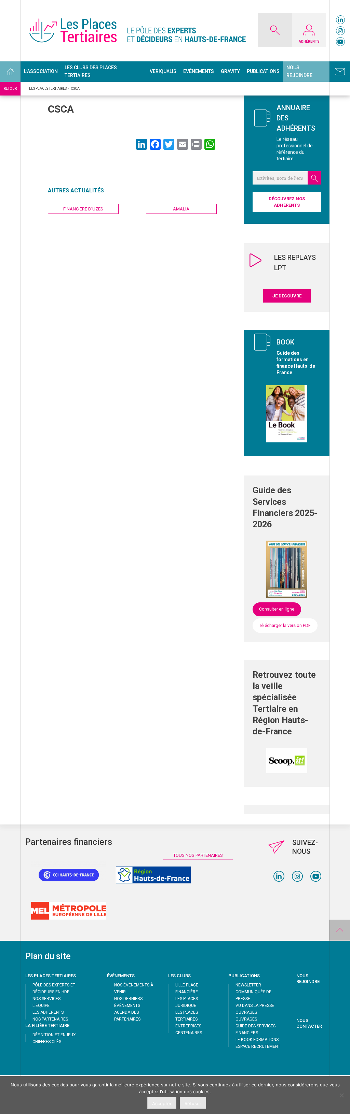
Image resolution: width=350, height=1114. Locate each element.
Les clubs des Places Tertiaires (91, 71)
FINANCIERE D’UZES (83, 208)
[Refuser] (341, 1095)
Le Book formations (257, 1039)
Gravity (230, 71)
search (314, 178)
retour (10, 88)
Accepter (162, 1103)
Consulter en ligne (276, 609)
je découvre (286, 295)
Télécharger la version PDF (285, 625)
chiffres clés (46, 1041)
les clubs (179, 975)
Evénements (198, 71)
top (339, 930)
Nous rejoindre (299, 71)
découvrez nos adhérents (287, 202)
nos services (46, 998)
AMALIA (181, 208)
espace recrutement (257, 1046)
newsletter (248, 985)
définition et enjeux (54, 1034)
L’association (41, 71)
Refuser (193, 1103)
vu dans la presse (254, 1005)
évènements (121, 975)
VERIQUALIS (163, 71)
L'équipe (41, 1005)
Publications (263, 71)
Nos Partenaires (50, 1019)
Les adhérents (48, 1012)
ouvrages (246, 1012)
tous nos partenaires (198, 855)
